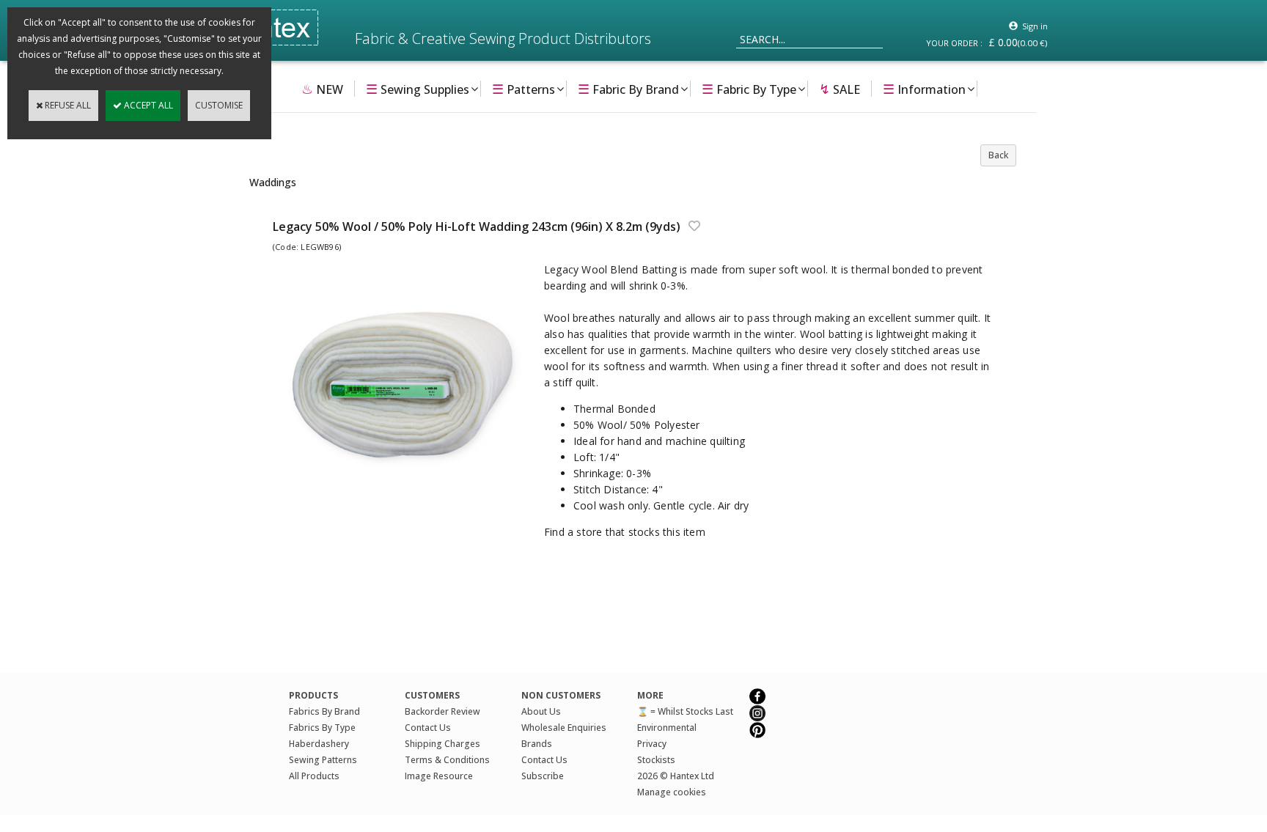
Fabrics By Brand (324, 711)
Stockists (656, 760)
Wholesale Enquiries (563, 727)
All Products (314, 776)
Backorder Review (442, 711)
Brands (536, 743)
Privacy (651, 743)
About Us (541, 711)
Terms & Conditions (447, 760)
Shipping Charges (442, 743)
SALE (839, 89)
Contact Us (428, 727)
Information (924, 89)
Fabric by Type (749, 89)
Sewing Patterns (323, 760)
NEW (322, 89)
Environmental (667, 727)
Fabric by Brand (628, 89)
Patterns (523, 89)
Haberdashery (319, 743)
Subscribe (542, 776)
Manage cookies (671, 792)
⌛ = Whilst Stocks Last (685, 711)
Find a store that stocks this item (624, 532)
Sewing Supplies (417, 89)
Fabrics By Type (322, 727)
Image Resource (439, 776)
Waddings (272, 182)
